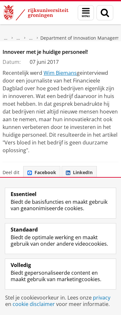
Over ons (6, 38)
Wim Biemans (60, 72)
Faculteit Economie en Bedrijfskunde (18, 38)
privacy (101, 297)
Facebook (45, 172)
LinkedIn (83, 172)
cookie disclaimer (34, 304)
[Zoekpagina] (105, 12)
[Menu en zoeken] (86, 12)
